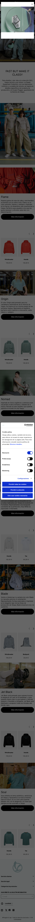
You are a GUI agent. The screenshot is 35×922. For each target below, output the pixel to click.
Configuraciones (23, 478)
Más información (17, 217)
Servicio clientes (6, 876)
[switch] (30, 458)
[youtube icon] (3, 911)
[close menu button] (32, 4)
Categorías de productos (9, 886)
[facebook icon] (10, 911)
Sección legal (5, 881)
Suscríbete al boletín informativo (14, 892)
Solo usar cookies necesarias (17, 495)
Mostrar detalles (16, 444)
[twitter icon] (7, 911)
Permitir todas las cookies (17, 484)
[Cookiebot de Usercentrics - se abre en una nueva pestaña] (25, 425)
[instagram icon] (14, 911)
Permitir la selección (17, 490)
